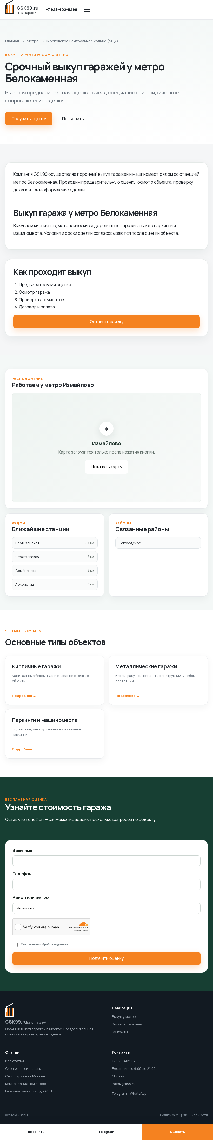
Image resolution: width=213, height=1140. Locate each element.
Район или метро (30, 897)
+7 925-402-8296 (61, 9)
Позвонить (73, 118)
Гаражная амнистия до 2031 (28, 1091)
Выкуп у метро (124, 1016)
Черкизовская (54, 556)
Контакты (120, 1031)
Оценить (177, 1132)
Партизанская (54, 543)
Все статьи (14, 1061)
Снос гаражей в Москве (25, 1076)
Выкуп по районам (127, 1024)
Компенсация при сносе (25, 1083)
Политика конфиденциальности (184, 1115)
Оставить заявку (106, 322)
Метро (33, 40)
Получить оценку (29, 118)
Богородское (130, 543)
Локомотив (54, 584)
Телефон (22, 874)
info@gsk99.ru (123, 1083)
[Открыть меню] (87, 10)
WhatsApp (138, 1093)
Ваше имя (22, 850)
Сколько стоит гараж (23, 1068)
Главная (12, 40)
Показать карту (106, 466)
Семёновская (54, 570)
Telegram (119, 1093)
